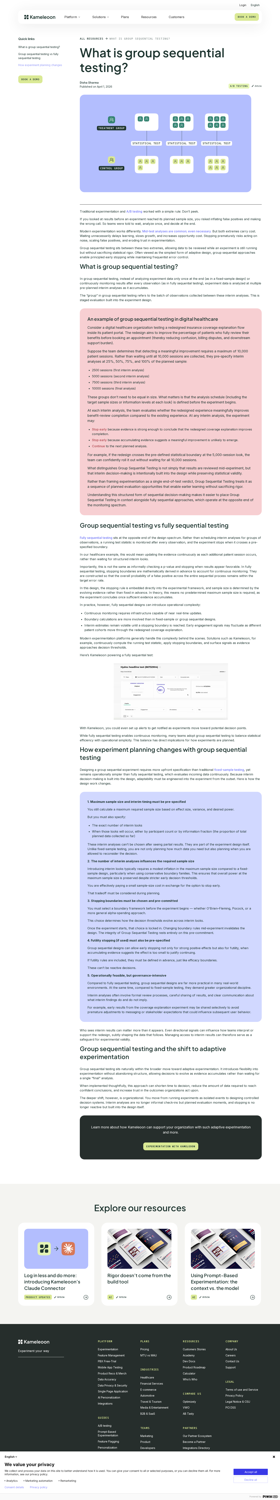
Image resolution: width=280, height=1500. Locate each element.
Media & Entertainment (154, 1407)
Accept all (251, 1472)
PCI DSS (231, 1407)
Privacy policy (38, 1487)
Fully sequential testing (96, 538)
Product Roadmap (194, 1367)
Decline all (250, 1479)
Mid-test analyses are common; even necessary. (176, 231)
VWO (186, 1407)
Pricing (144, 1349)
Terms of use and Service (242, 1389)
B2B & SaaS (147, 1413)
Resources (149, 17)
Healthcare (147, 1377)
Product (145, 1441)
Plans (125, 17)
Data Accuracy (107, 1379)
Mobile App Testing (110, 1367)
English (10, 1456)
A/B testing (134, 211)
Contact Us (232, 1361)
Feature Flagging (108, 1441)
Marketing (146, 1436)
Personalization (107, 1447)
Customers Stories (194, 1349)
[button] (255, 3)
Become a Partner (194, 1441)
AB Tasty (188, 1413)
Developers (147, 1448)
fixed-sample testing (229, 770)
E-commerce (148, 1389)
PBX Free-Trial (107, 1361)
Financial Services (151, 1383)
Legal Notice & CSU (238, 1401)
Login (242, 5)
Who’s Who (190, 1379)
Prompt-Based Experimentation (108, 1433)
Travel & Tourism (151, 1401)
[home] (39, 17)
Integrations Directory (196, 1448)
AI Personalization (109, 1397)
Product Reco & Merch (112, 1373)
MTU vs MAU (148, 1355)
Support (231, 1367)
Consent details (14, 1487)
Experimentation (108, 1349)
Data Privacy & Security (112, 1385)
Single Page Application (113, 1391)
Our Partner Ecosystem (197, 1436)
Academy (189, 1355)
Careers (231, 1355)
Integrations (105, 1403)
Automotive (147, 1395)
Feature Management (111, 1355)
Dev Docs (189, 1361)
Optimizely (189, 1401)
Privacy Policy (234, 1395)
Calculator (189, 1373)
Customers (176, 17)
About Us (231, 1349)
